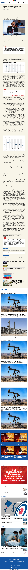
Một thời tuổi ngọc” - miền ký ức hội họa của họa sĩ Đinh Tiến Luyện (9, 552)
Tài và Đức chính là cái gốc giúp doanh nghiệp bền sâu (20, 457)
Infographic (9, 432)
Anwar (11, 250)
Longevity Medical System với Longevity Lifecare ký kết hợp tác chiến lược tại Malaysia (16, 262)
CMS (13, 569)
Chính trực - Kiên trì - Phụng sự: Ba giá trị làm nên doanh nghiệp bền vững (20, 444)
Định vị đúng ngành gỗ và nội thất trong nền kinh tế (7, 488)
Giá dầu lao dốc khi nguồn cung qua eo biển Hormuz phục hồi (11, 361)
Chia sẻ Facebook (6, 248)
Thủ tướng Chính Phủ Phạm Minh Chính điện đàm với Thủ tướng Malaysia (15, 269)
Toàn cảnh (7, 2)
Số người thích (23, 257)
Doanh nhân (10, 2)
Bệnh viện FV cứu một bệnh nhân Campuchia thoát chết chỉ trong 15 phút (14, 546)
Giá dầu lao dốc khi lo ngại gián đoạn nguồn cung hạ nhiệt (10, 407)
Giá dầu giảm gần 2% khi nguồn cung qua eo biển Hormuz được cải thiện (12, 314)
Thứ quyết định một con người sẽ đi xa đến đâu (6, 522)
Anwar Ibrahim (8, 250)
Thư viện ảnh (5, 432)
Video (1, 432)
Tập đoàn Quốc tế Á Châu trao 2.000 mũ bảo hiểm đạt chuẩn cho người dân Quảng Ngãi (12, 548)
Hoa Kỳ (20, 250)
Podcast (3, 432)
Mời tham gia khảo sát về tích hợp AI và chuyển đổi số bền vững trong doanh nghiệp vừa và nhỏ (12, 519)
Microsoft (23, 250)
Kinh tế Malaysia (17, 250)
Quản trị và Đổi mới (15, 2)
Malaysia (5, 250)
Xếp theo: (18, 257)
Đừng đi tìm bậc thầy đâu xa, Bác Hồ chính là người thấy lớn (7, 457)
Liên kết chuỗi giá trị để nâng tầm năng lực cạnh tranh (7, 492)
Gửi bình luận (5, 255)
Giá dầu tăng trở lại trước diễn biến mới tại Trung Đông (10, 290)
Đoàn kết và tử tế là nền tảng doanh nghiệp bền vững (7, 444)
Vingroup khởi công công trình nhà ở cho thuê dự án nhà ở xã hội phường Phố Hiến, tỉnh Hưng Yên (18, 274)
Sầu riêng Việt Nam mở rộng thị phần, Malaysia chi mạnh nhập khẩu (15, 265)
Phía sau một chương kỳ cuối (6, 516)
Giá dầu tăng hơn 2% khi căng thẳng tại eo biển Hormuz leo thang (11, 337)
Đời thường (2, 526)
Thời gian (20, 257)
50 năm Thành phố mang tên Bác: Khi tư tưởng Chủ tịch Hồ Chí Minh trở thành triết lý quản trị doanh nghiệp (13, 486)
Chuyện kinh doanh (20, 2)
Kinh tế (14, 250)
